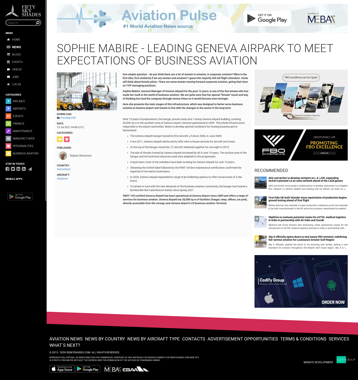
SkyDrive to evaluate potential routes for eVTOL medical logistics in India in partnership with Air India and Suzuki (307, 218)
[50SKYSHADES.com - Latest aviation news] (23, 9)
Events (17, 62)
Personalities (22, 146)
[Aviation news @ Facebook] (8, 169)
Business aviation (25, 153)
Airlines (18, 101)
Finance (18, 123)
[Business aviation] (60, 139)
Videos (17, 69)
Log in (16, 84)
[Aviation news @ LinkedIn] (18, 169)
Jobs (15, 77)
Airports (19, 108)
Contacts (193, 339)
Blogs (16, 54)
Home (16, 39)
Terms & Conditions (303, 339)
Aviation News (66, 339)
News (16, 47)
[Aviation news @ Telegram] (30, 169)
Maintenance (22, 131)
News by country (105, 339)
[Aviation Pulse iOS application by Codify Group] (62, 369)
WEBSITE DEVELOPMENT (318, 362)
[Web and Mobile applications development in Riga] (346, 359)
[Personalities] (67, 139)
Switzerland (63, 169)
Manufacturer (23, 138)
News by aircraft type (153, 339)
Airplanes (62, 178)
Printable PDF (68, 117)
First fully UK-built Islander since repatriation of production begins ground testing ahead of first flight (307, 199)
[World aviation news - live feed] (24, 169)
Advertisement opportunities (243, 339)
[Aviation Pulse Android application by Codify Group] (89, 369)
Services (339, 339)
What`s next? (64, 345)
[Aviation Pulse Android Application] (202, 18)
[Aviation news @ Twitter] (13, 169)
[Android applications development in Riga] (301, 283)
